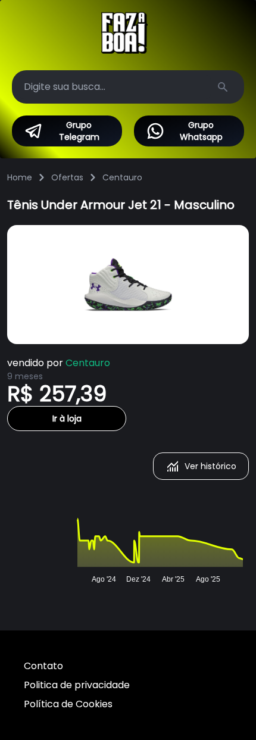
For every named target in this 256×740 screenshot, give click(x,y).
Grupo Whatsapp (201, 131)
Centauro (122, 177)
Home (19, 177)
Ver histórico (210, 466)
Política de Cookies (68, 704)
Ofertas (67, 177)
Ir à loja (67, 418)
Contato (43, 666)
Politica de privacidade (77, 685)
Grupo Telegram (79, 131)
